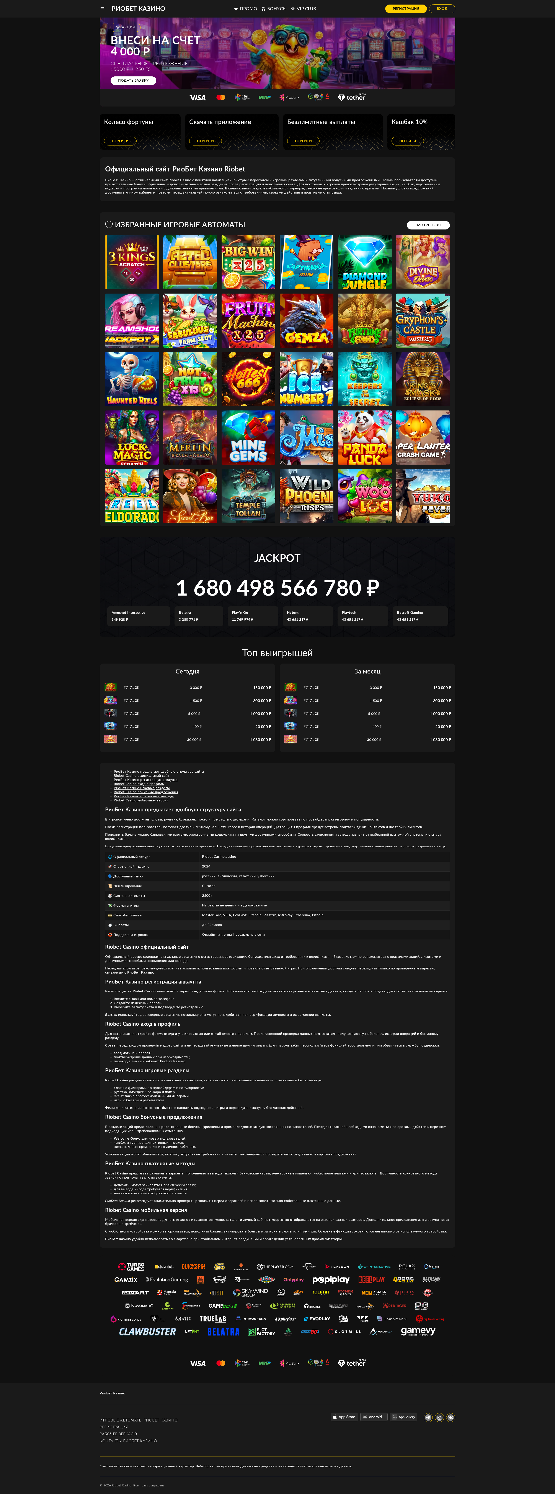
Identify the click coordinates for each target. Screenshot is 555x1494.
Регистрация (406, 8)
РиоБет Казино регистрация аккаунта (146, 780)
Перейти (120, 141)
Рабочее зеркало (118, 1434)
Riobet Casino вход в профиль (139, 784)
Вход (442, 8)
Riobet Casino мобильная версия (141, 800)
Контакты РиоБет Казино (128, 1441)
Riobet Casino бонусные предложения (146, 792)
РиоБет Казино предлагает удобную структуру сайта (159, 771)
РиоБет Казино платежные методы (144, 796)
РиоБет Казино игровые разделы (142, 788)
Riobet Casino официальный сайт (142, 775)
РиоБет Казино (138, 9)
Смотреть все (428, 225)
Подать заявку (133, 80)
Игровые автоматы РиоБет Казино (139, 1420)
